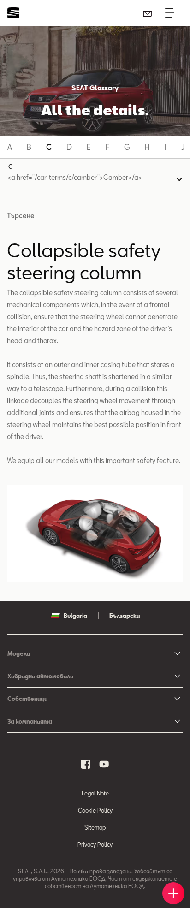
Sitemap (95, 827)
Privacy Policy (95, 844)
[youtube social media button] (104, 764)
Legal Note (95, 793)
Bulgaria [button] (75, 615)
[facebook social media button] (85, 764)
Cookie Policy (95, 810)
